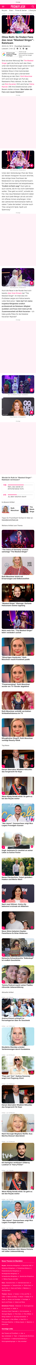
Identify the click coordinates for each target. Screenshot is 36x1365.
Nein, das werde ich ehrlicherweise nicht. (16, 488)
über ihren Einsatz (15, 293)
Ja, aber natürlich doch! (17, 497)
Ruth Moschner (26, 76)
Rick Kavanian (10, 84)
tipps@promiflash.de (10, 520)
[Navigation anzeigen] (3, 6)
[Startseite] (18, 6)
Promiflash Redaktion (22, 46)
